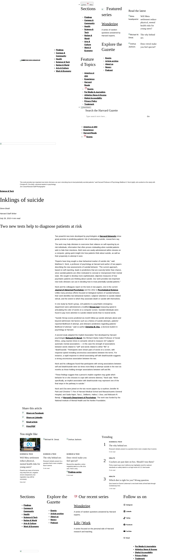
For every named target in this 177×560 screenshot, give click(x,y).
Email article (31, 422)
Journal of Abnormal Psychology (69, 290)
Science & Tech (7, 191)
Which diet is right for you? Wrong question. (129, 480)
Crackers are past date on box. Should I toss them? (131, 462)
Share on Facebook (35, 413)
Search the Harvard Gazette (101, 110)
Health (112, 458)
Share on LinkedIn (34, 417)
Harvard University (108, 236)
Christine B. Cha (92, 327)
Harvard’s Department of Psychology (79, 397)
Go (148, 116)
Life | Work (82, 523)
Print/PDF (30, 426)
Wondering (110, 24)
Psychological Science (108, 290)
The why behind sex (52, 457)
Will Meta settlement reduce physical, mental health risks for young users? (148, 22)
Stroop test (95, 307)
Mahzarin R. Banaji (74, 338)
